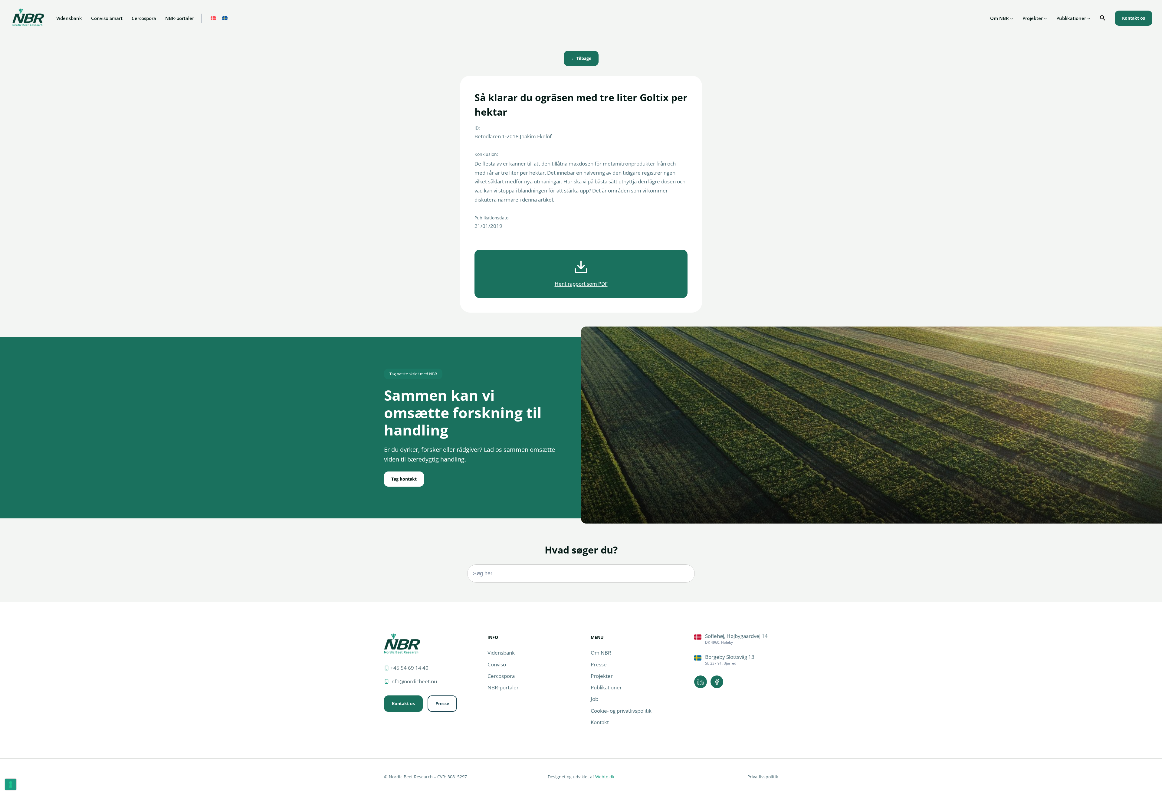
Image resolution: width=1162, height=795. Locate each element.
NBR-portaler (179, 18)
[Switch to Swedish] (225, 18)
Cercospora (144, 18)
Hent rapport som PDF (581, 283)
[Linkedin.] (700, 681)
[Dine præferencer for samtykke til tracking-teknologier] (10, 784)
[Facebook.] (717, 681)
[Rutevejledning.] (736, 639)
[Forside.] (402, 643)
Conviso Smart (107, 18)
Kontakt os (1133, 18)
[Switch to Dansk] (213, 18)
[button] (1102, 18)
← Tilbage (581, 58)
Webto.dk (604, 777)
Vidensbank (69, 18)
